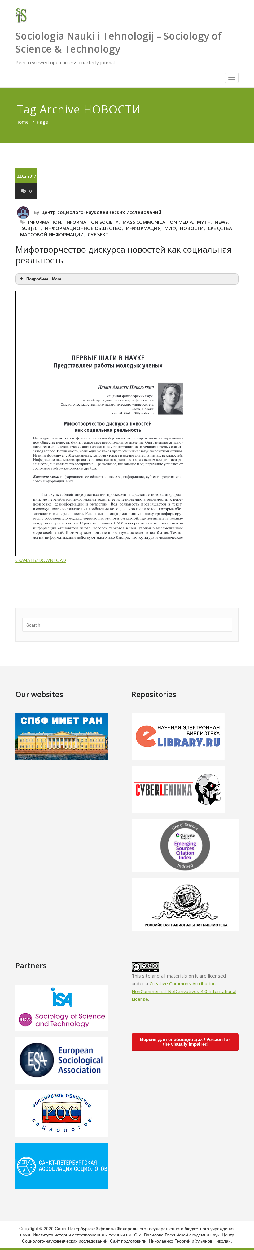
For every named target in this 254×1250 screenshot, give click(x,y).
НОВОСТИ (192, 228)
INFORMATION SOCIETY (92, 222)
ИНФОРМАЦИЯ (143, 228)
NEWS (221, 222)
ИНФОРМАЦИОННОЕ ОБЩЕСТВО (83, 228)
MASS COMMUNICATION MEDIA (158, 222)
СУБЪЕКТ (98, 234)
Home (22, 122)
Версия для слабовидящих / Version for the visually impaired (185, 1042)
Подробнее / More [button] (43, 279)
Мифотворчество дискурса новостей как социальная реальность (123, 255)
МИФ (170, 228)
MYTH (204, 222)
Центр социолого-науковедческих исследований (101, 212)
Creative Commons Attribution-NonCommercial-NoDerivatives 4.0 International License (184, 991)
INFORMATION (44, 222)
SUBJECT (31, 228)
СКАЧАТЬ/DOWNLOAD (40, 560)
